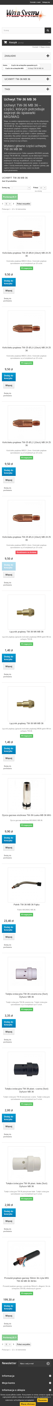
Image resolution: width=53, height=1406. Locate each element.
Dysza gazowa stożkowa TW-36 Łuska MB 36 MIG (26, 815)
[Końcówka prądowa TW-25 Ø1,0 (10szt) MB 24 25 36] (26, 328)
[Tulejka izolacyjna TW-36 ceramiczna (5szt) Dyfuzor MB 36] (26, 974)
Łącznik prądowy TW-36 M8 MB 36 (26, 723)
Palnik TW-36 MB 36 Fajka (26, 904)
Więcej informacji (28, 1404)
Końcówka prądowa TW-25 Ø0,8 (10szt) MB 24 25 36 (26, 254)
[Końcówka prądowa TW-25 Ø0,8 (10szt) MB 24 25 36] (26, 233)
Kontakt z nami (35, 2)
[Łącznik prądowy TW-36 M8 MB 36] (26, 704)
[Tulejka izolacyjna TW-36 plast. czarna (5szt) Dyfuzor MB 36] (26, 1069)
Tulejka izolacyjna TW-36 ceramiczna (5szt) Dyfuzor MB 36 (26, 995)
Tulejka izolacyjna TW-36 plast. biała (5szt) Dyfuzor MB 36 (26, 1185)
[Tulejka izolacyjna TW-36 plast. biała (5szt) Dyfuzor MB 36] (26, 1164)
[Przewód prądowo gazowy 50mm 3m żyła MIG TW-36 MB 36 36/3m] (26, 1258)
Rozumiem (42, 1400)
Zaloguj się (46, 2)
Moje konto (8, 1382)
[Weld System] (26, 14)
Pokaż (35, 188)
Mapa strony (45, 47)
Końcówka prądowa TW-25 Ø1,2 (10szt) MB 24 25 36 (26, 444)
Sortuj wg (6, 188)
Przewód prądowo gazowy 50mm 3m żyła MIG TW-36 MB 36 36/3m (26, 1279)
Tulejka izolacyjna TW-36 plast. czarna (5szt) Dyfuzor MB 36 (26, 1090)
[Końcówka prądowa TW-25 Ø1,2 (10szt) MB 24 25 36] (26, 423)
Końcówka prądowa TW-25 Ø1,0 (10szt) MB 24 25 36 (26, 349)
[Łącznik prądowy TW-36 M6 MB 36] (26, 612)
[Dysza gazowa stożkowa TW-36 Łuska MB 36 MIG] (26, 796)
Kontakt (35, 47)
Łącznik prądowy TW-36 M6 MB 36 (26, 631)
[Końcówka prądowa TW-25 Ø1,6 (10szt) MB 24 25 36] (26, 517)
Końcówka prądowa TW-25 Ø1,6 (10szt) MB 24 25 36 (26, 538)
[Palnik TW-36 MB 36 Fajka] (26, 885)
